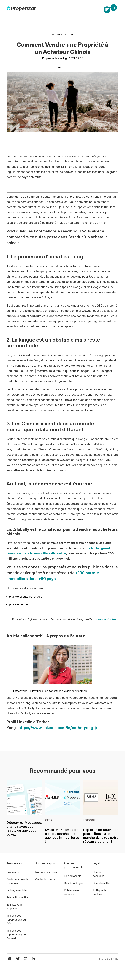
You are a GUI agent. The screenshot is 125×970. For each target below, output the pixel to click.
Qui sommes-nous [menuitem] (46, 872)
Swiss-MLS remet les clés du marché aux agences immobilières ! (62, 835)
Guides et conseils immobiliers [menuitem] (17, 881)
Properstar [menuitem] (13, 872)
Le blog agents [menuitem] (72, 876)
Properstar (89, 819)
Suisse (48, 819)
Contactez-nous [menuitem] (45, 879)
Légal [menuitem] (96, 863)
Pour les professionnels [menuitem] (73, 865)
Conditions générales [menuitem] (99, 874)
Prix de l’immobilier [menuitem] (17, 897)
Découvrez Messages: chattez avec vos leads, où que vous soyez (24, 828)
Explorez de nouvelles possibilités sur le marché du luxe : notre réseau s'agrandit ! (100, 835)
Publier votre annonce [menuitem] (71, 892)
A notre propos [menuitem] (45, 863)
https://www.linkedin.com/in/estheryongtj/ (57, 727)
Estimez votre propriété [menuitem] (15, 906)
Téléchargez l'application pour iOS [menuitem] (17, 919)
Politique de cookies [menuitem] (99, 892)
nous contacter (105, 619)
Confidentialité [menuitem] (101, 883)
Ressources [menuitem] (14, 863)
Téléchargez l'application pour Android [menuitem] (17, 934)
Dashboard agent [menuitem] (74, 883)
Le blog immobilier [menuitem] (17, 890)
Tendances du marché (62, 35)
